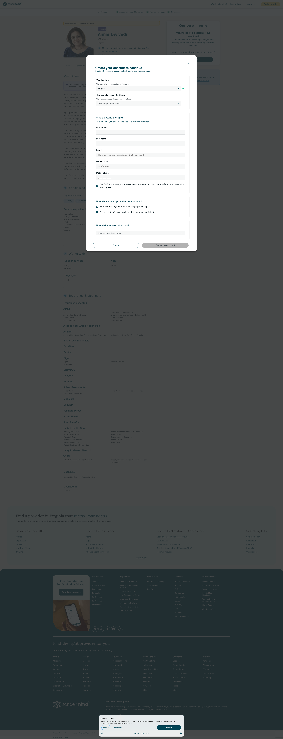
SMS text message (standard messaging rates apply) (125, 206)
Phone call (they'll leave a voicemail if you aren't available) (127, 212)
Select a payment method (110, 103)
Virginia (101, 88)
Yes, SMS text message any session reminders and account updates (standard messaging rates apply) (142, 185)
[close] (188, 63)
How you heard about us (109, 233)
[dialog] (141, 154)
